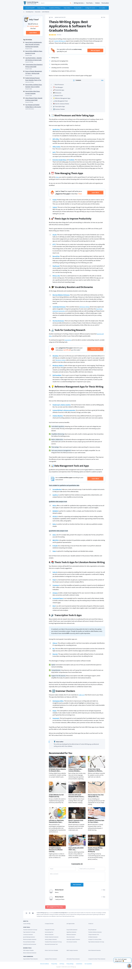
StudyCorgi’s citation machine (62, 405)
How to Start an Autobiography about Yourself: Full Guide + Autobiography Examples (33, 44)
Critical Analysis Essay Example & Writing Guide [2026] (33, 66)
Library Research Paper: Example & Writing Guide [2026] (33, 99)
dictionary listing (84, 307)
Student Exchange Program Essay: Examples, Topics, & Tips (33, 79)
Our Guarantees (88, 964)
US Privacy (62, 964)
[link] (77, 80)
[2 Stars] (51, 34)
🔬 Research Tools (58, 96)
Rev (54, 649)
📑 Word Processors (58, 85)
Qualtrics (55, 495)
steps (57, 177)
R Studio (55, 546)
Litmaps (55, 593)
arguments (68, 340)
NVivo (54, 505)
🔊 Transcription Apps (59, 107)
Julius (54, 535)
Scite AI (55, 572)
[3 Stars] (52, 34)
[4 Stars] (54, 34)
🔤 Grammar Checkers (59, 109)
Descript (55, 654)
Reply (104, 890)
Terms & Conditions (44, 964)
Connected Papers (58, 598)
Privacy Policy (54, 964)
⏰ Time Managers (58, 87)
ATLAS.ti (55, 516)
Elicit (54, 606)
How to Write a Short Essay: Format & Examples (32, 92)
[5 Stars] (55, 34)
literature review (60, 360)
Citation (97, 3)
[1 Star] (49, 34)
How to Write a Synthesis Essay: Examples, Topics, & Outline (33, 86)
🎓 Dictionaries (57, 93)
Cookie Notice (79, 964)
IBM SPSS (55, 540)
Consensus (56, 585)
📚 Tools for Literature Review (61, 104)
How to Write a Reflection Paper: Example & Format (33, 52)
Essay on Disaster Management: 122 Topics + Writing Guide (33, 72)
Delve (54, 524)
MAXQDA (55, 511)
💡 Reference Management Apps (61, 98)
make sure (82, 695)
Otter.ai (55, 643)
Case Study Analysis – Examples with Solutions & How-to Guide (33, 59)
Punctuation (105, 3)
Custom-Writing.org (60, 41)
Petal (54, 580)
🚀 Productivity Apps (58, 90)
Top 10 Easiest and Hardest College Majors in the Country (33, 106)
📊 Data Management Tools (60, 101)
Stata (54, 551)
